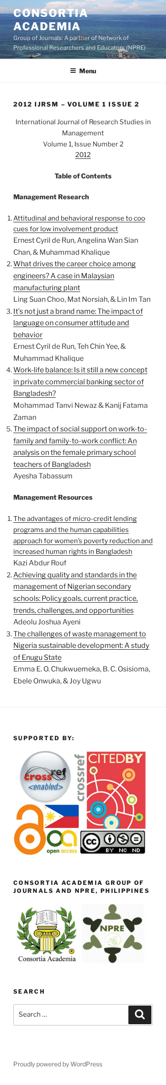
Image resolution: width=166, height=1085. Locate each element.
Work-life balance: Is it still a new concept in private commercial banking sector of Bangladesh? (80, 382)
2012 (83, 155)
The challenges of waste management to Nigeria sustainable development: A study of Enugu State (81, 646)
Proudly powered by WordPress (57, 1064)
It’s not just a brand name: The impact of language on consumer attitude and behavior (78, 323)
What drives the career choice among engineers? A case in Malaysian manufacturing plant (74, 276)
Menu (87, 71)
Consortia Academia (51, 20)
